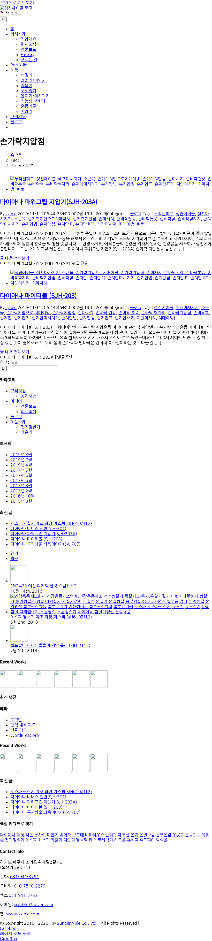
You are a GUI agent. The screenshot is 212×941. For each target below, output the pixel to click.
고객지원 (18, 391)
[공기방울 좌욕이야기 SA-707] (99, 686)
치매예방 (126, 224)
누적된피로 (163, 214)
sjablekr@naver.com (33, 904)
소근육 (20, 219)
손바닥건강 (126, 219)
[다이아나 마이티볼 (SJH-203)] (111, 283)
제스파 (31, 840)
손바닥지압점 (179, 313)
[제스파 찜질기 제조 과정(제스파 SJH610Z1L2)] (111, 612)
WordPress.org (24, 735)
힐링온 (162, 840)
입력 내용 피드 (23, 725)
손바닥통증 (147, 219)
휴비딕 (132, 840)
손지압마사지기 (45, 318)
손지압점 (47, 224)
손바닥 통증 (128, 313)
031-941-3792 (23, 895)
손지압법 (29, 224)
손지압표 (65, 224)
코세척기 (105, 840)
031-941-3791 (24, 877)
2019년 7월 (21, 460)
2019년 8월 (21, 455)
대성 (20, 835)
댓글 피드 (18, 730)
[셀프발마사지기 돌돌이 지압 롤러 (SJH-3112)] (18, 640)
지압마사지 (106, 224)
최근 (14, 558)
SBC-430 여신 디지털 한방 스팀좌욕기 (44, 586)
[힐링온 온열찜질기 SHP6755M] (81, 686)
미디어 (16, 401)
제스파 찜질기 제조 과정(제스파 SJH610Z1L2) (51, 523)
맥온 (29, 835)
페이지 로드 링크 (15, 933)
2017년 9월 (21, 470)
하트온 (120, 840)
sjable (11, 214)
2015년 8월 (21, 501)
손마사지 (106, 219)
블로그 (135, 214)
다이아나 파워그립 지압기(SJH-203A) (48, 201)
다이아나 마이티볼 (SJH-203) (38, 295)
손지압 (6, 318)
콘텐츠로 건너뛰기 (17, 2)
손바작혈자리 (189, 219)
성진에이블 (185, 214)
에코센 (124, 835)
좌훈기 (26, 432)
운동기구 (193, 835)
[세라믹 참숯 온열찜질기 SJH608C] (9, 686)
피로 (140, 224)
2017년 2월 (21, 491)
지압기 (69, 840)
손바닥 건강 (106, 313)
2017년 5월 (21, 480)
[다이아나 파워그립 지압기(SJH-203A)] (111, 189)
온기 (134, 835)
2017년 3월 (21, 486)
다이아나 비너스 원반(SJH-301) (38, 528)
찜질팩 (82, 840)
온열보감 (147, 835)
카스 (92, 840)
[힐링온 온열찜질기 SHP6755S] (63, 686)
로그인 (16, 720)
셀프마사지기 (187, 307)
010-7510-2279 (30, 886)
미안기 (52, 835)
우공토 (178, 835)
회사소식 (28, 411)
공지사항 (28, 396)
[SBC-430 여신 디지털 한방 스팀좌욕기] (18, 581)
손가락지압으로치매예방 (49, 219)
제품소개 (18, 422)
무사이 (40, 835)
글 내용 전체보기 (14, 258)
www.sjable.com (22, 914)
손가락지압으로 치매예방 (28, 313)
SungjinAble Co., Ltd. (77, 923)
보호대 (78, 835)
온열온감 (163, 835)
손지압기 (21, 318)
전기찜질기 (30, 427)
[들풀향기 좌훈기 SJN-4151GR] (27, 686)
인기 (14, 553)
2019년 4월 (21, 465)
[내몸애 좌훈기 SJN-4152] (45, 686)
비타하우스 (94, 835)
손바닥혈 (167, 219)
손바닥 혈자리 (153, 313)
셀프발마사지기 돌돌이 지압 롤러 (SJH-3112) (50, 645)
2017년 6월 (21, 475)
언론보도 (28, 406)
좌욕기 (44, 840)
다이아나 (8, 835)
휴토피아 (147, 840)
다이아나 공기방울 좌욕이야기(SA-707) (45, 544)
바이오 (65, 835)
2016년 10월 (22, 496)
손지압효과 (85, 224)
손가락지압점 (84, 219)
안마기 (111, 835)
